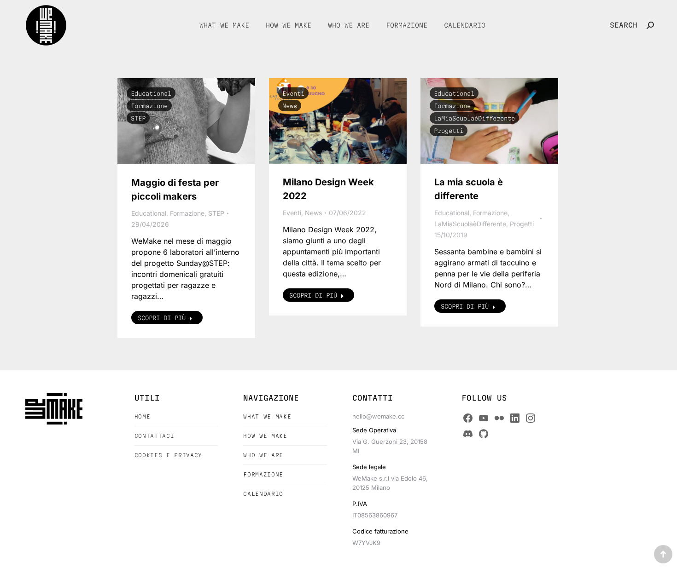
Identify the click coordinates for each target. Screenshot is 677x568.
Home (142, 416)
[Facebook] (467, 418)
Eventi (293, 93)
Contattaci (154, 436)
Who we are (263, 455)
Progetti (448, 130)
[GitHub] (483, 433)
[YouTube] (483, 418)
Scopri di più (162, 318)
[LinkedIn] (514, 418)
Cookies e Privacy (168, 455)
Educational (151, 93)
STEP (138, 118)
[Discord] (467, 433)
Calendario (263, 494)
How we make (265, 436)
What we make (267, 416)
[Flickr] (499, 418)
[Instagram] (530, 418)
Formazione (149, 106)
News (289, 106)
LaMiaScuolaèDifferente (474, 118)
